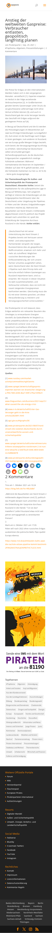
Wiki (9, 780)
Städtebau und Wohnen (15, 747)
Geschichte (22, 718)
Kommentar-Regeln (15, 887)
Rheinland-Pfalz (13, 915)
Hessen (10, 909)
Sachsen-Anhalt (14, 919)
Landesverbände (12, 735)
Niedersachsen (13, 912)
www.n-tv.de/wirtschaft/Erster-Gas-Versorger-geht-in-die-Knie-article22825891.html (22, 412)
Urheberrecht (20, 752)
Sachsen (39, 915)
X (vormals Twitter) (15, 846)
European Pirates (14, 793)
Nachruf (9, 739)
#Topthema (10, 48)
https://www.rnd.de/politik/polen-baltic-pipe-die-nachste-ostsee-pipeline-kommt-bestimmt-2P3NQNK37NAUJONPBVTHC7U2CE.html (26, 544)
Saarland (28, 915)
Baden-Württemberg (15, 903)
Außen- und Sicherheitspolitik (20, 817)
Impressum (12, 875)
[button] (8, 465)
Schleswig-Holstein (33, 919)
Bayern (31, 903)
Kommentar (10, 731)
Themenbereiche (32, 747)
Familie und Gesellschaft (35, 714)
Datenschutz (11, 709)
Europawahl (18, 714)
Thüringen (24, 922)
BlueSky (10, 842)
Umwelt (9, 752)
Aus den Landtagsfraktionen (16, 697)
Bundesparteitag (21, 701)
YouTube (11, 854)
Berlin (40, 903)
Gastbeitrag (10, 718)
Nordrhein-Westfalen (33, 912)
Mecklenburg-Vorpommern (29, 909)
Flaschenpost (13, 789)
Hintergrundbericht (13, 722)
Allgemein (20, 48)
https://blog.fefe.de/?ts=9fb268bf (20, 488)
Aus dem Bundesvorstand (15, 692)
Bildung (9, 701)
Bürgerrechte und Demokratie (17, 705)
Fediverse (11, 837)
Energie (41, 709)
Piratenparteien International (20, 797)
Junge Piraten (30, 726)
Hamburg (37, 906)
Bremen (26, 906)
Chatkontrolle (36, 705)
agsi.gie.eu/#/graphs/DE (19, 420)
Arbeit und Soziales (13, 688)
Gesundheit (33, 718)
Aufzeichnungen (14, 801)
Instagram (11, 858)
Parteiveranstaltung (22, 739)
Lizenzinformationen (16, 879)
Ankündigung (32, 684)
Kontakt (10, 870)
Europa (9, 714)
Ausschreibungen (36, 697)
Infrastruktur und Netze (32, 722)
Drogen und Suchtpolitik (27, 709)
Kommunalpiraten (24, 731)
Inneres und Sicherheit (14, 726)
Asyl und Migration (30, 688)
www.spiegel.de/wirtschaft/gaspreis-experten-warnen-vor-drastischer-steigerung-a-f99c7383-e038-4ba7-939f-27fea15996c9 (25, 389)
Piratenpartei (15, 45)
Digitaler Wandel (14, 813)
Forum (10, 776)
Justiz (40, 726)
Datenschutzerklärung (17, 883)
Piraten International (13, 743)
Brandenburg (13, 906)
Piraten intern (37, 739)
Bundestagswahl (36, 701)
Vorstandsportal (14, 784)
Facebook (11, 850)
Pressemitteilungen (35, 48)
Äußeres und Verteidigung (16, 756)
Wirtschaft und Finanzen (36, 752)
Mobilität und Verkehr (29, 735)
